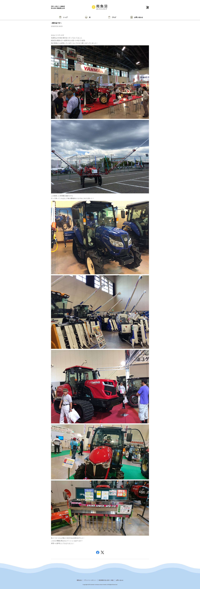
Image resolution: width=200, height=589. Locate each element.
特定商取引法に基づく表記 (106, 580)
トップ (65, 17)
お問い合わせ (138, 17)
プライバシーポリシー (90, 580)
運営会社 (79, 580)
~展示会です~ (56, 23)
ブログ (114, 17)
